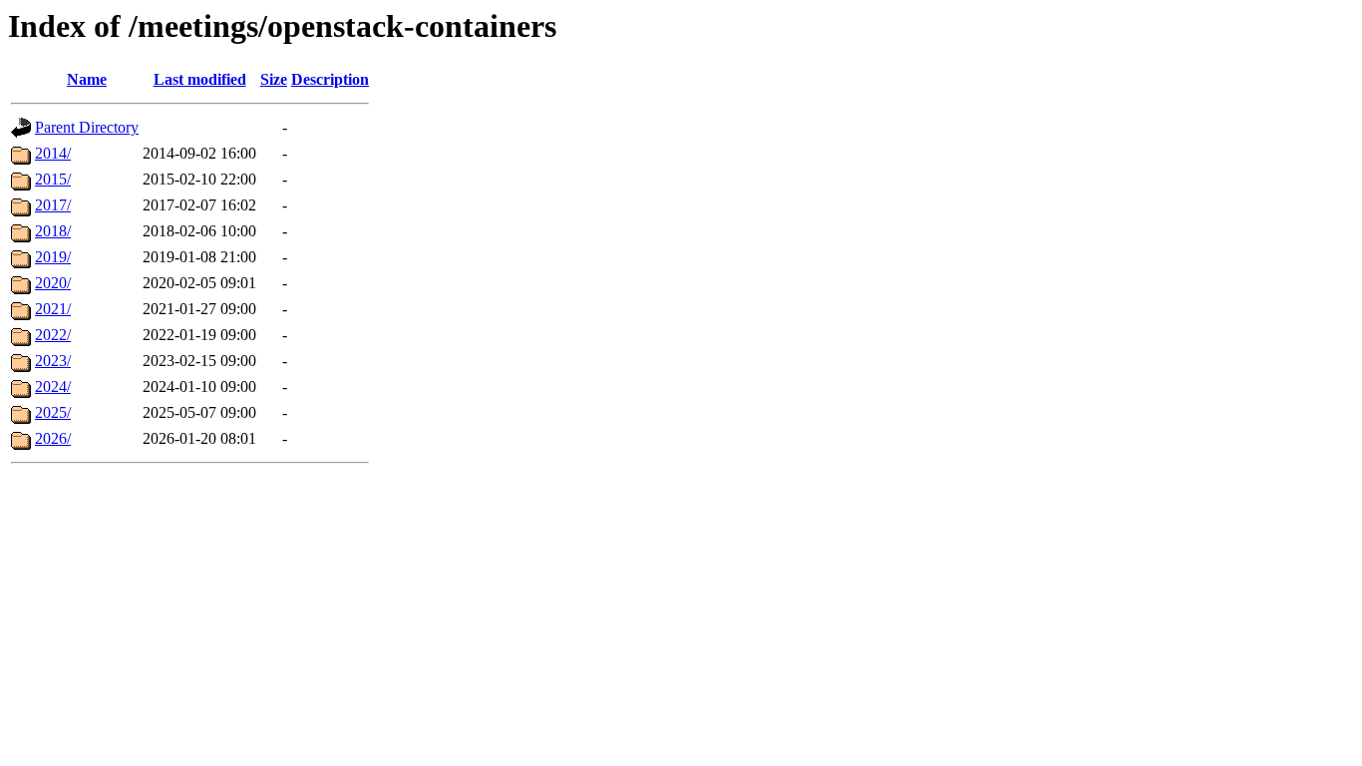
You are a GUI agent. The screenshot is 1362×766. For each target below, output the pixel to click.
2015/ (53, 179)
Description (330, 79)
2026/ (53, 438)
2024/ (53, 386)
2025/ (53, 412)
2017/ (53, 204)
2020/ (53, 282)
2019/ (53, 256)
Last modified (200, 79)
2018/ (53, 230)
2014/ (53, 153)
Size (273, 79)
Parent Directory (87, 127)
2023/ (53, 360)
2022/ (53, 334)
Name (87, 79)
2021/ (53, 308)
